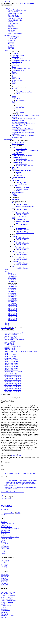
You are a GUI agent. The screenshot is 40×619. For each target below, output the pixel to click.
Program (6, 35)
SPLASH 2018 (12, 290)
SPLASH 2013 (12, 298)
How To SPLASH (13, 11)
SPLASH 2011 (12, 301)
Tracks (6, 50)
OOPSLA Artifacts (17, 58)
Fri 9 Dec (11, 47)
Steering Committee (18, 144)
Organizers (19, 172)
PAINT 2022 (4, 580)
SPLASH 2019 (12, 288)
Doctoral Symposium (18, 70)
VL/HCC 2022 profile (11, 373)
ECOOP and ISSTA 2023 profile (14, 339)
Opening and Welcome (18, 55)
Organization (8, 139)
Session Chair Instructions (15, 18)
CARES (14, 85)
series (12, 328)
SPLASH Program (13, 37)
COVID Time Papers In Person (21, 60)
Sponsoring (11, 30)
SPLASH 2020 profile (11, 363)
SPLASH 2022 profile (7, 329)
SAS (17, 103)
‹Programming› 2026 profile (12, 390)
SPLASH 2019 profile (11, 361)
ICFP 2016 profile (9, 341)
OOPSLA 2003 (12, 315)
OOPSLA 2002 (12, 316)
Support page (4, 514)
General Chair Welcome (15, 13)
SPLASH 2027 (12, 274)
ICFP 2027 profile (9, 344)
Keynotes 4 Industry (14, 15)
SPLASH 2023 (12, 281)
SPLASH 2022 (5, 328)
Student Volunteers (17, 80)
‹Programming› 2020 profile (12, 380)
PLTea (14, 82)
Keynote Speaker (21, 228)
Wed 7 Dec (11, 43)
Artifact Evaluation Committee (25, 206)
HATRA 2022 (5, 576)
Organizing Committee (18, 142)
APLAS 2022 (5, 561)
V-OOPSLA (15, 57)
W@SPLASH (16, 78)
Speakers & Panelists (22, 189)
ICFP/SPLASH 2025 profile (12, 346)
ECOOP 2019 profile (10, 334)
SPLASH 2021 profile (11, 365)
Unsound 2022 (5, 583)
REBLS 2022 (5, 581)
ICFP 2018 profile (9, 343)
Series (10, 273)
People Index (16, 199)
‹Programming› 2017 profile (12, 375)
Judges (18, 174)
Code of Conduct (13, 23)
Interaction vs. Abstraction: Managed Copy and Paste (20, 473)
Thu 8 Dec (11, 45)
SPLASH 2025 (12, 278)
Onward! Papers (16, 63)
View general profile (6, 498)
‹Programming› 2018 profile (12, 376)
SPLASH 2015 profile (11, 360)
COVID (10, 25)
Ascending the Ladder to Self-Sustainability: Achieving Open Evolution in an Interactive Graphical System (20, 481)
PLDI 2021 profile (9, 349)
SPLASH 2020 (12, 286)
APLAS (18, 90)
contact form (4, 509)
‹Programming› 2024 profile (12, 386)
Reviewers (19, 175)
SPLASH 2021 (12, 285)
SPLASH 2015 (12, 295)
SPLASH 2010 (12, 303)
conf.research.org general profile (13, 333)
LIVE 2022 (4, 578)
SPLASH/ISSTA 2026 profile (13, 371)
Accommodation (13, 28)
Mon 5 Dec (11, 40)
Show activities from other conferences (12, 492)
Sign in (6, 323)
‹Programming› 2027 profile (12, 391)
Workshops (15, 65)
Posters (14, 67)
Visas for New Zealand (15, 33)
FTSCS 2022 (5, 575)
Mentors (18, 190)
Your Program (12, 38)
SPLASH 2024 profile (11, 368)
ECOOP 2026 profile (10, 338)
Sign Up (3, 617)
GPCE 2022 (4, 564)
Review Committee (21, 149)
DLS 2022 (4, 562)
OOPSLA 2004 (12, 313)
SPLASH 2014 (12, 296)
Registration (11, 27)
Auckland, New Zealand (27, 3)
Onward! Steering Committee (24, 160)
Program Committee (21, 159)
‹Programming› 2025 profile (12, 388)
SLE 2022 (4, 567)
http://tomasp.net (16, 455)
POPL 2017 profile (10, 355)
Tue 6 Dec (11, 42)
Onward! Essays (17, 62)
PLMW (14, 77)
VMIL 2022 (4, 585)
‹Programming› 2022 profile (12, 383)
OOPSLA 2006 (12, 310)
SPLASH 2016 (12, 293)
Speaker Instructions (14, 16)
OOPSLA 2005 (12, 311)
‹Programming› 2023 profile (12, 385)
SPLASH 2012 (12, 300)
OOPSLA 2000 (12, 320)
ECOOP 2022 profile (10, 336)
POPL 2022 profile (10, 358)
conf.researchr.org (9, 513)
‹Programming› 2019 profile (12, 378)
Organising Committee (22, 229)
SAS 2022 (4, 566)
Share (2, 495)
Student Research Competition (21, 68)
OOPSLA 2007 (12, 308)
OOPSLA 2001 (12, 318)
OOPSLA (15, 53)
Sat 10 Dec (11, 48)
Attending (7, 8)
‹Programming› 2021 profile (12, 381)
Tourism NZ (11, 32)
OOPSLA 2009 (12, 305)
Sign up (6, 324)
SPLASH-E (15, 75)
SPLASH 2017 (12, 291)
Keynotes (14, 73)
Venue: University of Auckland (17, 10)
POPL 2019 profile (10, 356)
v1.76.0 (18, 513)
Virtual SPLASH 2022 (15, 20)
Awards (10, 21)
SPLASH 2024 (12, 280)
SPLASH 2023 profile (11, 366)
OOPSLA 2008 (12, 306)
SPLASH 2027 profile (11, 370)
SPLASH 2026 (12, 276)
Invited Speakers (20, 219)
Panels (14, 72)
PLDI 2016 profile (9, 348)
